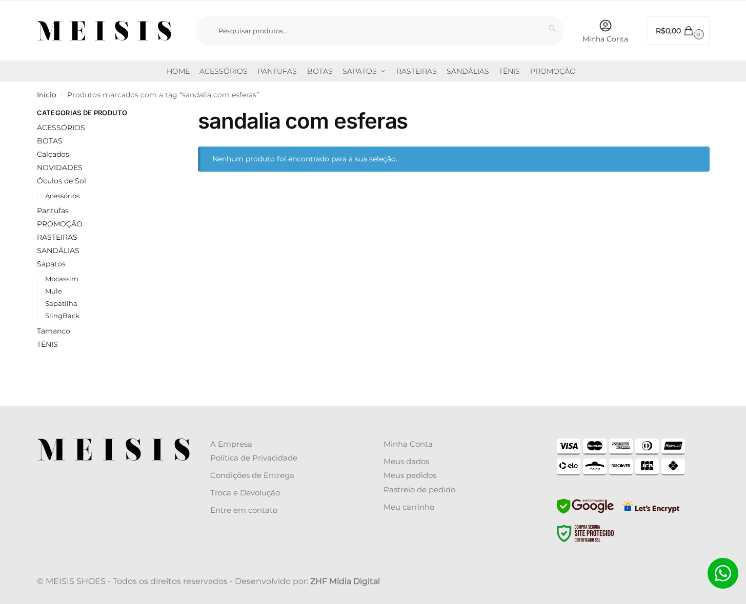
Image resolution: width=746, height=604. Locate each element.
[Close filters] (154, 114)
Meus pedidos (410, 475)
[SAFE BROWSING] (585, 512)
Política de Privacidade (253, 458)
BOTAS (50, 140)
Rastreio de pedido (419, 489)
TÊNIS (47, 344)
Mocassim (61, 279)
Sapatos (51, 263)
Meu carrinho (409, 507)
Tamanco (53, 331)
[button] (679, 30)
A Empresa (231, 444)
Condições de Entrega (252, 475)
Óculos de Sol (61, 180)
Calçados (53, 154)
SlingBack (62, 315)
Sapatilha (61, 303)
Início (46, 95)
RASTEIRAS (57, 237)
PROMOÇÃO (60, 223)
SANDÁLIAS (58, 250)
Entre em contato (243, 510)
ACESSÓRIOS (61, 127)
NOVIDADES (60, 167)
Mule (53, 291)
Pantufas (53, 210)
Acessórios (62, 196)
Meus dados (406, 461)
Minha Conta (605, 39)
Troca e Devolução (245, 492)
